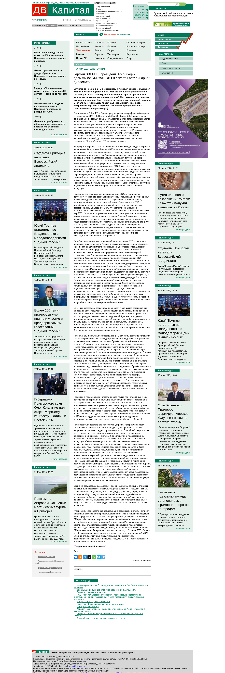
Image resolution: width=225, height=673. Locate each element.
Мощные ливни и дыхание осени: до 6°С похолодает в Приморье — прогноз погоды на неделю (50, 56)
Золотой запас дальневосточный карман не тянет (101, 618)
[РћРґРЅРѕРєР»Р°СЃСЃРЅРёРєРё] (80, 557)
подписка (112, 652)
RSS (81, 25)
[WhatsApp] (94, 557)
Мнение (80, 54)
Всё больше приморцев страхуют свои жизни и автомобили (106, 590)
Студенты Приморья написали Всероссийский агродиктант (49, 159)
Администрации (170, 58)
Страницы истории (136, 42)
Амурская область (103, 7)
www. (39, 20)
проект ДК (84, 652)
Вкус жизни (132, 54)
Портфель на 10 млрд (88, 606)
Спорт (129, 58)
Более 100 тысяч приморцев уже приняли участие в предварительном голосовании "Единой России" (48, 321)
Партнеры (112, 42)
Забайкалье (101, 14)
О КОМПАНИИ (38, 25)
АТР (98, 3)
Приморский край (103, 21)
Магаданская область (104, 18)
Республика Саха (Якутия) (106, 23)
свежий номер (71, 652)
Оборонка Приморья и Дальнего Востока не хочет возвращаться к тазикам (108, 614)
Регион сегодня (42, 43)
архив (103, 652)
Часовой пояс (83, 46)
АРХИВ (61, 25)
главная (80, 34)
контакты (134, 652)
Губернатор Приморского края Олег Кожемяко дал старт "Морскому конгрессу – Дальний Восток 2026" (50, 410)
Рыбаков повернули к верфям (92, 592)
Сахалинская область (104, 25)
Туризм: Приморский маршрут (50, 568)
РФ (105, 3)
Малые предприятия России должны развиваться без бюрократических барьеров (111, 586)
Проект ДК (81, 58)
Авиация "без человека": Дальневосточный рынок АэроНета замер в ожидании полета (109, 610)
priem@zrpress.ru (77, 666)
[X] (89, 557)
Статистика (167, 73)
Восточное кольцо (136, 46)
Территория (113, 54)
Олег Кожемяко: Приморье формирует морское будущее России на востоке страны (173, 413)
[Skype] (99, 557)
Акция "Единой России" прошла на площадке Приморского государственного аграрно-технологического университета (50, 175)
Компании (99, 42)
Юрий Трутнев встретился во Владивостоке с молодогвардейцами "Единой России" (50, 234)
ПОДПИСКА (72, 25)
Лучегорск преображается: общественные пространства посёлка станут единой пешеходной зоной (49, 125)
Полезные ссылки (171, 68)
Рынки (98, 50)
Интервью (163, 43)
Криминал (131, 50)
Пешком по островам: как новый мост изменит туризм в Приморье (50, 505)
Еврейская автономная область (109, 11)
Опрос (161, 35)
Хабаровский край (103, 28)
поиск (126, 652)
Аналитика (163, 47)
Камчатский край (103, 16)
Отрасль (99, 54)
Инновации (100, 58)
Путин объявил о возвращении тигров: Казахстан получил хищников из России (174, 201)
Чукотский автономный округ (107, 30)
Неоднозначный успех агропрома (93, 601)
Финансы (99, 46)
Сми (164, 63)
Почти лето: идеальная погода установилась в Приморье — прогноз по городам (174, 500)
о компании (57, 652)
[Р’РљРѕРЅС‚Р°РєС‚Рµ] (76, 557)
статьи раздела (59, 134)
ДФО (112, 3)
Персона (111, 46)
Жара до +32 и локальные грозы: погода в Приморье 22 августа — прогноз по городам (50, 91)
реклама (95, 652)
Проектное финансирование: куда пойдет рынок (101, 604)
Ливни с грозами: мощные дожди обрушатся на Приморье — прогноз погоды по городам (50, 74)
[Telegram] (103, 557)
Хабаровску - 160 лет (46, 557)
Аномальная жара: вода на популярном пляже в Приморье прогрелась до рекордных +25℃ (48, 107)
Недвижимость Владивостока (49, 572)
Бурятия (99, 9)
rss (120, 652)
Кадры (110, 50)
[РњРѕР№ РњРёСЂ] (85, 557)
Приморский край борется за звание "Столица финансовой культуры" (173, 14)
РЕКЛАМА (51, 25)
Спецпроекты (164, 39)
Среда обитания (115, 58)
